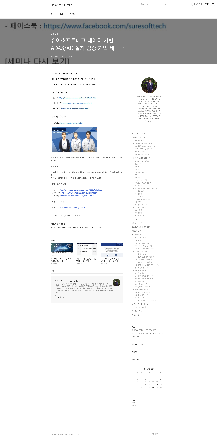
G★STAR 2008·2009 (142, 154)
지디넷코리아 (140, 207)
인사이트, (135, 330)
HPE (137, 167)
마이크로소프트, (137, 333)
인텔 (138, 202)
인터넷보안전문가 (142, 268)
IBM (137, 169)
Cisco (138, 164)
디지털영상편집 (141, 254)
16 (137, 385)
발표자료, (146, 333)
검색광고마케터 (141, 251)
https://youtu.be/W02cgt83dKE (71, 207)
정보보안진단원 (140, 273)
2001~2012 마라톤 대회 (143, 149)
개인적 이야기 (138, 137)
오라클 (138, 194)
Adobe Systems (142, 161)
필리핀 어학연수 (141, 151)
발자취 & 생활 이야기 (143, 143)
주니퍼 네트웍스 (141, 205)
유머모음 (137, 311)
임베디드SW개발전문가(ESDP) (145, 300)
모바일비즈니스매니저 (142, 292)
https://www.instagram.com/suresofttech (79, 192)
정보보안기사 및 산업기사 (144, 278)
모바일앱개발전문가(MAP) (144, 257)
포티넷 (138, 213)
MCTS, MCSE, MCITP (143, 287)
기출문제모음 (140, 307)
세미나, (155, 330)
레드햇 (138, 186)
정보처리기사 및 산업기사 (144, 276)
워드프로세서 (140, 238)
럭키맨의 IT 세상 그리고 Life (63, 4)
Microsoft (140, 172)
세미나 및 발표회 (140, 158)
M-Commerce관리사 (142, 289)
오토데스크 (139, 196)
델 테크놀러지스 (141, 180)
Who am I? (139, 141)
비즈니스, (155, 333)
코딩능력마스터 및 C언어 (144, 259)
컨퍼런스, (142, 330)
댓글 (52, 271)
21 (157, 385)
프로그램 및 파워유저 (141, 227)
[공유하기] (59, 215)
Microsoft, (135, 336)
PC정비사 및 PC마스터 (143, 262)
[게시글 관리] (62, 215)
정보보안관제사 (140, 270)
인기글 (141, 344)
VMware (139, 175)
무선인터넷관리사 (141, 295)
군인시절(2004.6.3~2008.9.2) (145, 146)
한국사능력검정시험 (140, 304)
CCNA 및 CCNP (141, 284)
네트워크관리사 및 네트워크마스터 (147, 265)
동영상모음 (137, 315)
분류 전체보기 (139, 133)
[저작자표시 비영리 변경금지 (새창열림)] (77, 216)
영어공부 (137, 223)
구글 (137, 177)
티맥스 (138, 210)
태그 (61, 14)
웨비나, (161, 333)
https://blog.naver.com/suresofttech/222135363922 (80, 189)
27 (153, 387)
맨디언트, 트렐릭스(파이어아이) (146, 188)
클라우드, (149, 330)
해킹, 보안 (138, 231)
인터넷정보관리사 (142, 243)
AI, (151, 333)
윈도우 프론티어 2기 (143, 199)
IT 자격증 (137, 234)
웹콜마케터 (139, 298)
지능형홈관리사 (140, 281)
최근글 (134, 344)
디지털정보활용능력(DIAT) (144, 249)
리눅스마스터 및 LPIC (143, 246)
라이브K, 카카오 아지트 (143, 183)
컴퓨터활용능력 (141, 240)
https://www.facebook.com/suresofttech (77, 195)
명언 (135, 219)
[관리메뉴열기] (213, 4)
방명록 (72, 14)
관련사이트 (155, 434)
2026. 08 (149, 369)
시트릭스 (139, 191)
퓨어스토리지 (140, 215)
